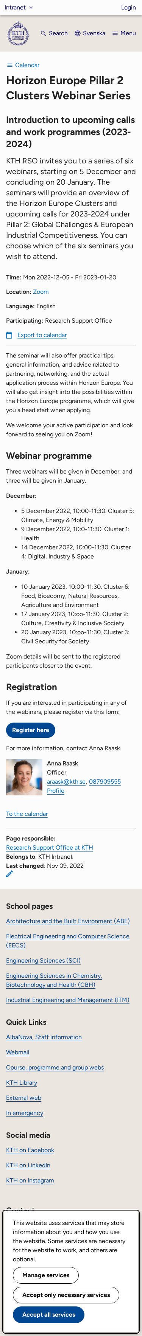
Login (128, 7)
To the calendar (27, 813)
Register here (30, 730)
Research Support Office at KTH (49, 847)
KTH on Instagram (30, 1180)
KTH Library (21, 1082)
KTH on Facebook (30, 1150)
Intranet (15, 7)
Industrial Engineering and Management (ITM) (68, 1000)
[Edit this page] (9, 873)
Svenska (94, 33)
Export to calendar (42, 335)
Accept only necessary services (66, 1294)
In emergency (24, 1112)
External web (23, 1097)
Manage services (45, 1275)
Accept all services (48, 1314)
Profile (55, 790)
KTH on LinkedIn (28, 1165)
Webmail (18, 1052)
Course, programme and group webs (55, 1067)
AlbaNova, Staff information (44, 1037)
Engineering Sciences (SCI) (43, 960)
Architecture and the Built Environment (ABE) (68, 921)
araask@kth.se (66, 781)
